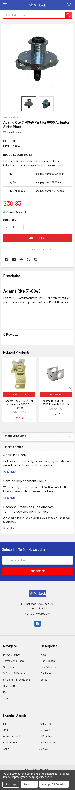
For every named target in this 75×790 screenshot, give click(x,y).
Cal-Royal (44, 729)
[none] (37, 60)
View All (43, 748)
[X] (28, 259)
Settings (10, 784)
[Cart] (69, 5)
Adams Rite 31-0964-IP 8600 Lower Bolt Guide (55, 402)
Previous (4, 389)
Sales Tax (8, 667)
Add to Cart (19, 394)
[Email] (14, 259)
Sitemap (8, 698)
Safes (44, 679)
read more (9, 471)
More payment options (37, 248)
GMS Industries (47, 742)
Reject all (29, 784)
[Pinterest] (36, 259)
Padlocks (46, 673)
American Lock (12, 736)
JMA (5, 729)
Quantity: (10, 220)
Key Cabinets (48, 667)
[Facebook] (6, 259)
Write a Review (12, 132)
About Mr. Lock (14, 454)
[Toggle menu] (5, 5)
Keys (43, 654)
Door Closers (48, 660)
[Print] (21, 259)
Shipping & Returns (14, 673)
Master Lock (10, 742)
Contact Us (9, 685)
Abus (6, 748)
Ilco (5, 723)
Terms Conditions (13, 660)
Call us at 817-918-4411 (37, 614)
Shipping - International (16, 679)
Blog (5, 692)
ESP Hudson (46, 736)
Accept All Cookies (54, 784)
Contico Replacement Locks (24, 481)
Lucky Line (45, 723)
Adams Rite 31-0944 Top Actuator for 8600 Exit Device (19, 404)
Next (70, 389)
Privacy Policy (11, 654)
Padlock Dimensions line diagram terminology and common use (28, 509)
